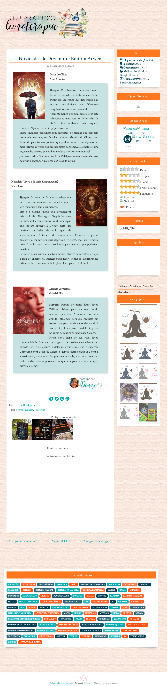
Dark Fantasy (30, 596)
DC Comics (13, 596)
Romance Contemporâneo (22, 624)
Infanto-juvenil (60, 607)
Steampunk (29, 636)
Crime (122, 590)
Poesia (79, 619)
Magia (67, 613)
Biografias (114, 584)
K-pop (125, 607)
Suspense (61, 636)
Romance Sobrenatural (20, 630)
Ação (73, 584)
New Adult (50, 619)
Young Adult (137, 636)
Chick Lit (144, 584)
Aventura (62, 584)
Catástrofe (130, 584)
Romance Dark (47, 624)
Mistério (104, 613)
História (122, 601)
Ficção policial (73, 601)
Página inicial (59, 541)
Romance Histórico (92, 624)
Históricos (136, 601)
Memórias (90, 613)
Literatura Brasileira (19, 613)
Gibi (87, 601)
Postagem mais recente (21, 541)
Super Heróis (46, 636)
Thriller (86, 636)
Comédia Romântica (68, 590)
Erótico (102, 596)
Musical (127, 613)
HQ (113, 601)
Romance (134, 619)
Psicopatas (104, 619)
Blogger (89, 683)
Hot (22, 607)
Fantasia (114, 596)
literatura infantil (30, 642)
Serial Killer (112, 630)
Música (139, 613)
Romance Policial (137, 624)
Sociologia (14, 636)
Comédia (26, 590)
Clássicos (13, 590)
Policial (90, 619)
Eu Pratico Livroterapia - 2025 (61, 683)
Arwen (19, 410)
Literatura (138, 607)
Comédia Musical (44, 590)
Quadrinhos (120, 619)
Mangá (77, 613)
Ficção (11, 601)
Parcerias (39, 410)
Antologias (29, 584)
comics (12, 642)
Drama (90, 596)
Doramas (78, 596)
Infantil (44, 607)
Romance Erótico (68, 624)
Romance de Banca (67, 630)
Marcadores (124, 292)
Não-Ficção (65, 619)
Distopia (45, 596)
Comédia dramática (93, 590)
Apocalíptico (46, 584)
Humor (32, 607)
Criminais (135, 590)
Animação (13, 584)
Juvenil (114, 607)
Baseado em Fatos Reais (92, 584)
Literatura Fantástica (48, 613)
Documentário (61, 596)
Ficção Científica (28, 601)
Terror (73, 636)
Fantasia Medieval (132, 596)
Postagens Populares (129, 286)
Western (115, 636)
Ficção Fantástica (51, 601)
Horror (12, 607)
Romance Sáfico (45, 630)
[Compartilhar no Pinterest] (62, 399)
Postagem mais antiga (95, 541)
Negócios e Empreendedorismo (24, 619)
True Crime (100, 636)
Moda (116, 613)
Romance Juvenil (115, 624)
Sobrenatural (130, 630)
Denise (29, 410)
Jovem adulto (99, 607)
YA (125, 636)
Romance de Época (91, 630)
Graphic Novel (100, 601)
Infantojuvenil (80, 607)
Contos (111, 590)
